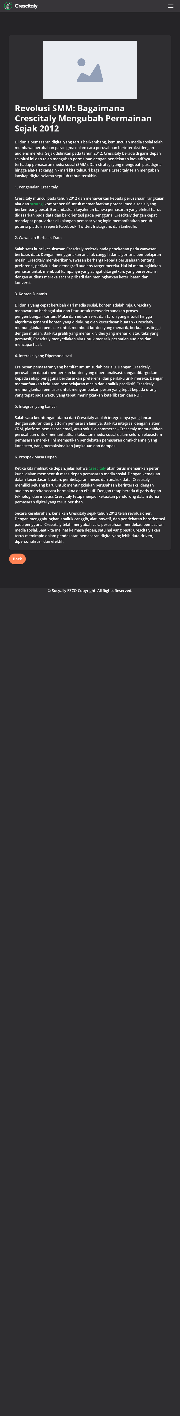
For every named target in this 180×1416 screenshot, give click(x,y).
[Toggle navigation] (170, 6)
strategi (37, 203)
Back (17, 559)
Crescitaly (97, 468)
